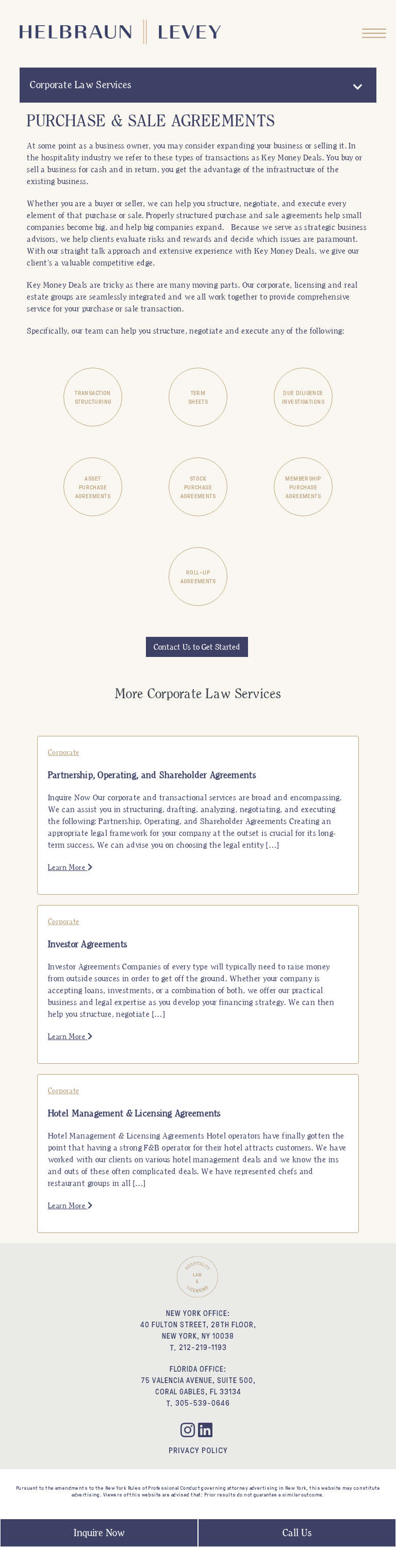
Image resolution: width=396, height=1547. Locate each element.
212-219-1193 (203, 1347)
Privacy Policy (198, 1450)
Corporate (63, 752)
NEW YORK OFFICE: (198, 1313)
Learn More (68, 867)
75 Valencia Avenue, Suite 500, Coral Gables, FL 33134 (198, 1386)
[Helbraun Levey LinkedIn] (207, 1431)
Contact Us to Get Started (197, 647)
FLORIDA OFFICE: (198, 1368)
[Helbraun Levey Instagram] (189, 1431)
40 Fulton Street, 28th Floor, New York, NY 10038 (198, 1330)
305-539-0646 (202, 1402)
